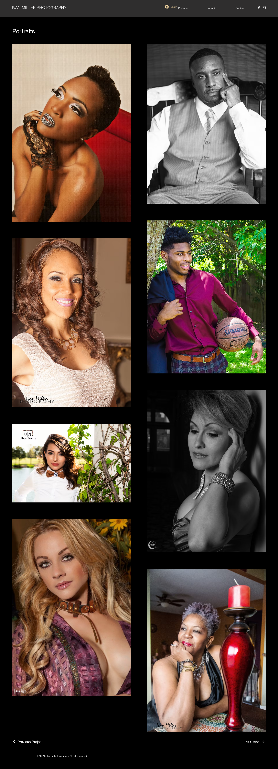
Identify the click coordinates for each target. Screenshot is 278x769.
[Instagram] (264, 8)
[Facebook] (259, 8)
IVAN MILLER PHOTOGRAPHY (39, 7)
